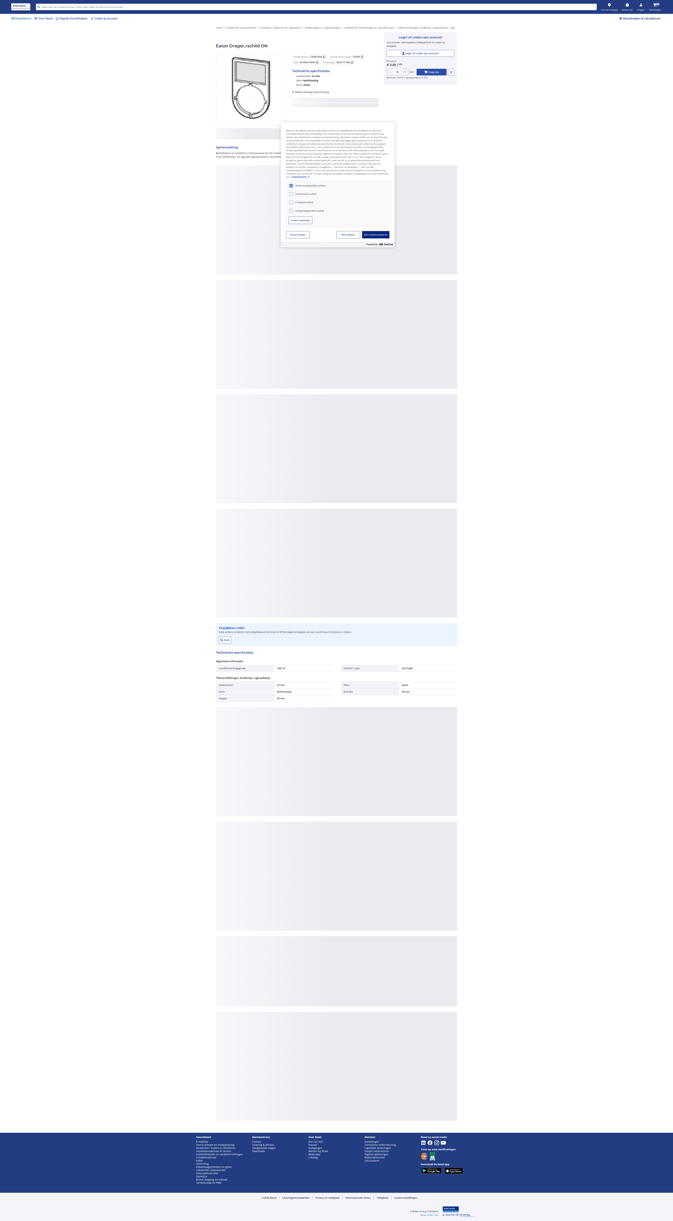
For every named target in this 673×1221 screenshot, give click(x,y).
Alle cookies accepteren (376, 234)
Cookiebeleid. (299, 176)
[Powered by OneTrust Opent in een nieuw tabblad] (379, 245)
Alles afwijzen (348, 234)
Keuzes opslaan (298, 234)
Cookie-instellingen (300, 220)
